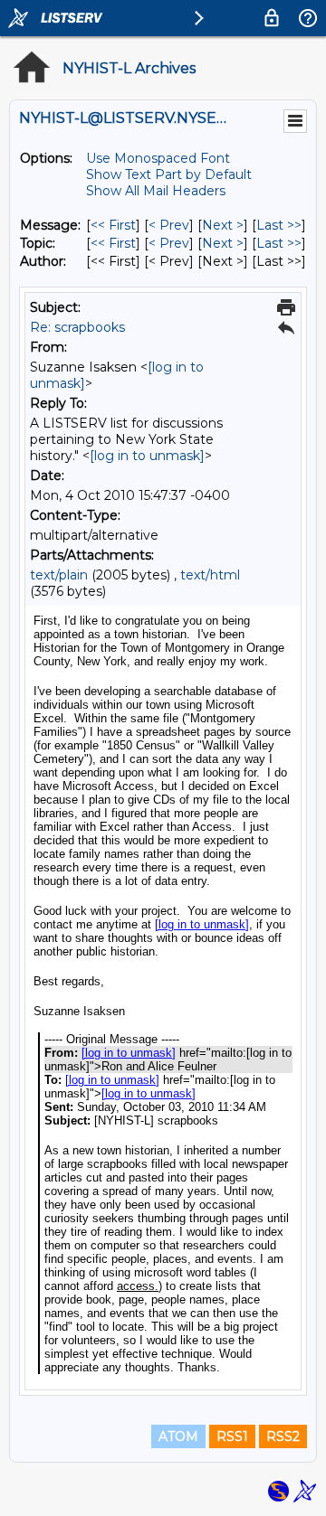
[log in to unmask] (147, 455)
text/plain (59, 575)
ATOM (178, 1436)
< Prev (169, 225)
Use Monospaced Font (158, 158)
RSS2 (283, 1436)
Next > (223, 225)
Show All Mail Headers (155, 191)
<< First (113, 225)
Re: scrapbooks (77, 327)
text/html (210, 575)
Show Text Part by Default (169, 174)
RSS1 (232, 1436)
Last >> (279, 225)
